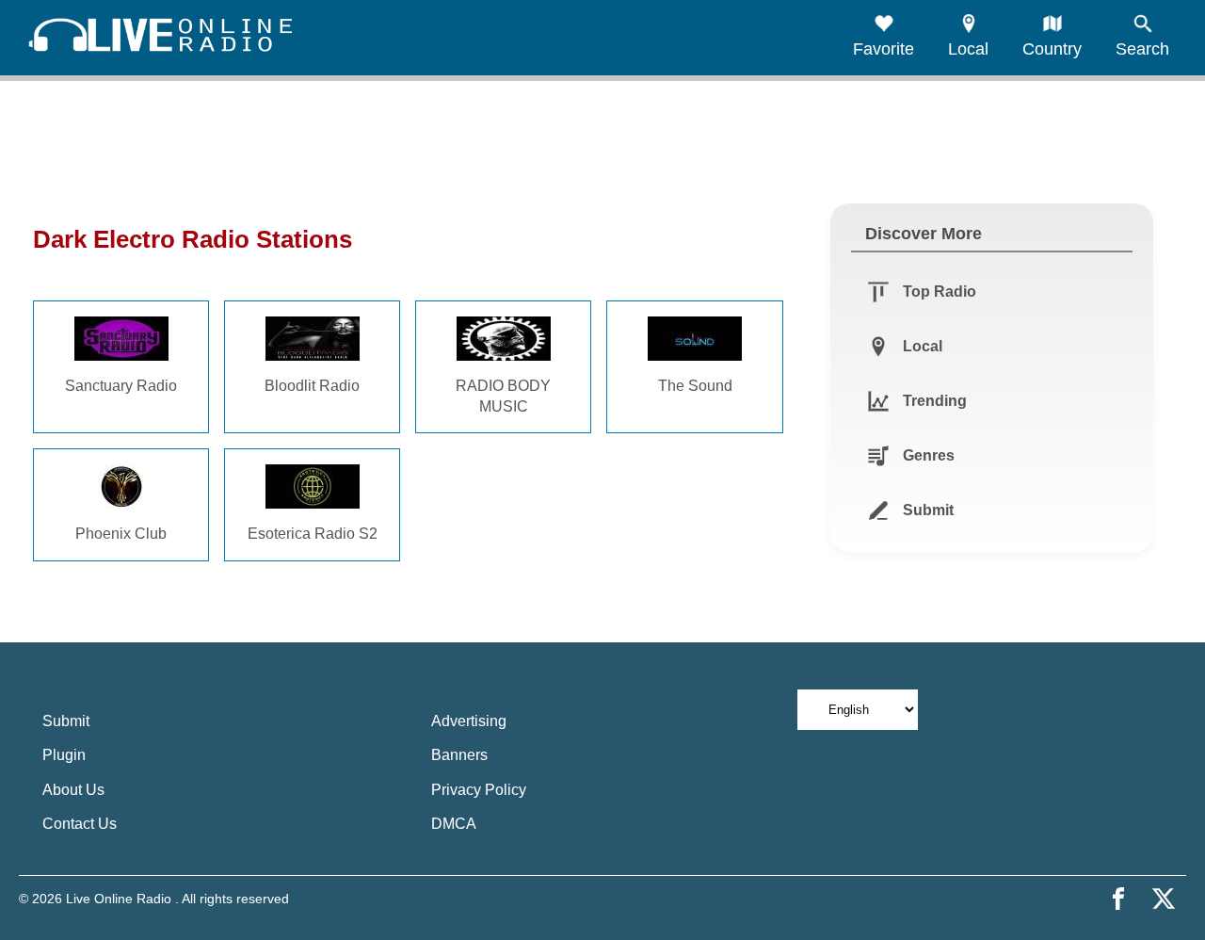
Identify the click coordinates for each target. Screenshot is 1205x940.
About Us (73, 790)
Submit (65, 721)
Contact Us (79, 824)
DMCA (453, 824)
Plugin (64, 755)
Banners (459, 755)
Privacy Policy (478, 790)
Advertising (468, 721)
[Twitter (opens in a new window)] (1163, 898)
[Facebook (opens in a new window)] (1118, 898)
